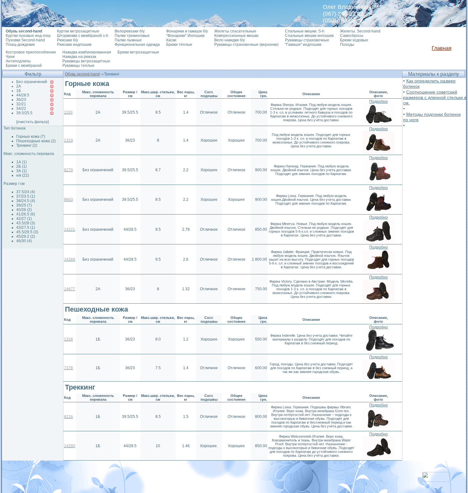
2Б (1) (21, 166)
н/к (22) (22, 175)
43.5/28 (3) (25, 223)
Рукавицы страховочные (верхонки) (246, 44)
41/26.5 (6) (25, 214)
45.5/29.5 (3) (27, 232)
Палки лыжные (128, 40)
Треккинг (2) (26, 145)
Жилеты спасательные (235, 31)
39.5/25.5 (24, 113)
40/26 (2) (24, 210)
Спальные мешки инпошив (309, 35)
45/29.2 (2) (25, 236)
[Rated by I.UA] (436, 480)
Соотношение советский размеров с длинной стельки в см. (434, 97)
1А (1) (21, 162)
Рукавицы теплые (78, 65)
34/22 (21, 108)
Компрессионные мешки (236, 35)
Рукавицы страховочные (307, 40)
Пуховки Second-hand (25, 40)
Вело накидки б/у (229, 40)
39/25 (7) (24, 205)
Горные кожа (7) (30, 136)
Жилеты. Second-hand (360, 31)
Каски (171, 40)
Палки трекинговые (132, 35)
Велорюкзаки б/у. (130, 31)
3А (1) (21, 171)
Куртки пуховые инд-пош (28, 35)
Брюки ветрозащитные (138, 52)
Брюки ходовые (354, 40)
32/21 (21, 104)
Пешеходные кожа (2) (36, 141)
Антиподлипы (18, 61)
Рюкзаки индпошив (74, 44)
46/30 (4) (24, 241)
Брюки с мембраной (24, 65)
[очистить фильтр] (32, 122)
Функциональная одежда (137, 44)
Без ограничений (31, 82)
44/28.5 (22, 95)
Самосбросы (351, 35)
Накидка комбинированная (86, 52)
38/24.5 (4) (25, 201)
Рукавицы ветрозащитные (86, 61)
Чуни (10, 56)
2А (18, 86)
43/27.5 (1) (25, 227)
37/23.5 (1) (25, 196)
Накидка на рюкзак (79, 56)
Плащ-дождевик (20, 44)
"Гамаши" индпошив (303, 44)
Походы (347, 44)
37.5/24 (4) (25, 192)
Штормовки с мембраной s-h (82, 35)
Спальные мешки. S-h (304, 31)
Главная (441, 48)
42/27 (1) (24, 218)
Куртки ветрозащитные (78, 31)
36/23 (21, 99)
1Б (18, 90)
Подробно (378, 101)
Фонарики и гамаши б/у (187, 31)
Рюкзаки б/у (67, 40)
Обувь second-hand (82, 74)
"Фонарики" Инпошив (185, 35)
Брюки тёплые (179, 44)
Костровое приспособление (31, 52)
